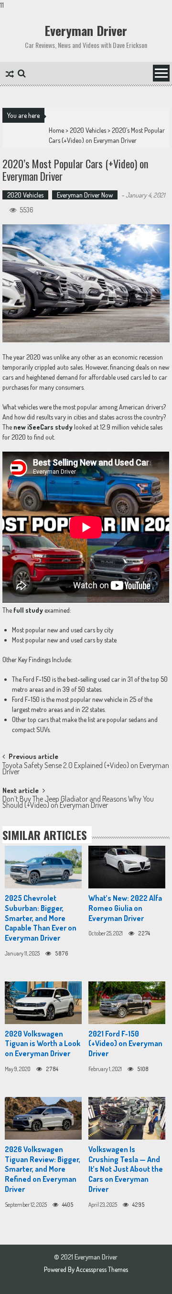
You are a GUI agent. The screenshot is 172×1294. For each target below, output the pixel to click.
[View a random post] (10, 74)
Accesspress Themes (102, 1269)
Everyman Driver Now (85, 195)
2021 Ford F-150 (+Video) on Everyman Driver (125, 1044)
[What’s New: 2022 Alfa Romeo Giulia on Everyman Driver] (126, 867)
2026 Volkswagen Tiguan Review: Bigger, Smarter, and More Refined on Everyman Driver (42, 1169)
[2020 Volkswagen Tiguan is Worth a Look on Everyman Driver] (43, 1002)
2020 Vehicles (88, 130)
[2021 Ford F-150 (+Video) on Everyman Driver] (126, 1002)
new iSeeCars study (43, 427)
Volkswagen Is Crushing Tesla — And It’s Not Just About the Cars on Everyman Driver (125, 1169)
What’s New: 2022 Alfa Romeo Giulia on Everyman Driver (125, 908)
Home (56, 130)
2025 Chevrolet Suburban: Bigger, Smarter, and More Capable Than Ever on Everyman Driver (40, 918)
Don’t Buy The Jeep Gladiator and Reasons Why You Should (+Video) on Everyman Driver (78, 803)
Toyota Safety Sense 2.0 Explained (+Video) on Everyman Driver (85, 769)
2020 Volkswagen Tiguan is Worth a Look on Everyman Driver (42, 1044)
